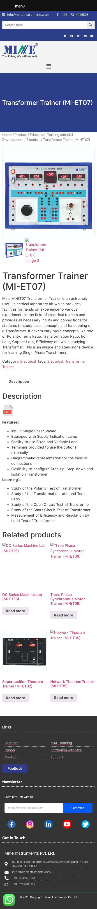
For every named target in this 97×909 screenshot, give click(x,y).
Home (7, 135)
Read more (15, 611)
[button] (48, 66)
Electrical (33, 140)
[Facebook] (71, 36)
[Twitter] (65, 36)
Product (21, 135)
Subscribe (78, 808)
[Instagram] (78, 36)
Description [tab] (19, 381)
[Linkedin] (85, 36)
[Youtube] (92, 36)
